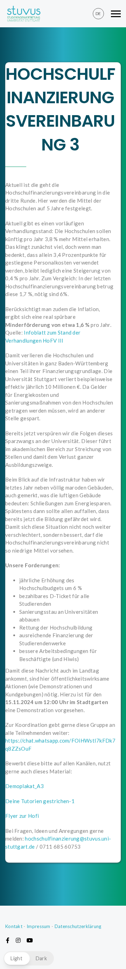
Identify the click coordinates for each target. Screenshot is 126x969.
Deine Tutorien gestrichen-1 (40, 801)
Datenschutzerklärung (78, 926)
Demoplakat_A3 (24, 786)
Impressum (38, 926)
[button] (29, 958)
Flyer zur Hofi (22, 816)
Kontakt (13, 926)
